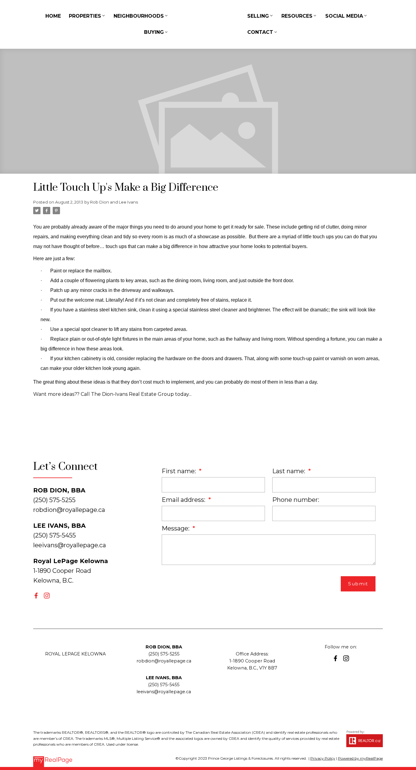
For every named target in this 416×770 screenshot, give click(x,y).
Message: (176, 528)
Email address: (184, 499)
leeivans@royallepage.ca (69, 545)
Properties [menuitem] (85, 16)
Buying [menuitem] (154, 32)
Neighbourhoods (139, 16)
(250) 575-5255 (163, 654)
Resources (296, 16)
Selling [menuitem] (258, 16)
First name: (179, 471)
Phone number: (295, 499)
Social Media (344, 16)
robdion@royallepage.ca (69, 509)
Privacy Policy (322, 758)
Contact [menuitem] (260, 32)
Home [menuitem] (53, 16)
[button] (36, 595)
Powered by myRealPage (360, 758)
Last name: (289, 471)
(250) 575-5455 (163, 684)
